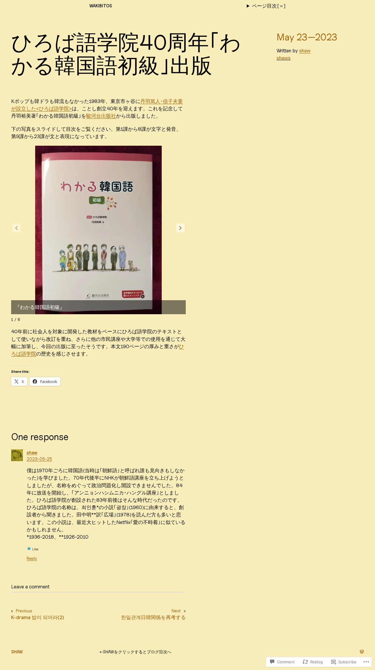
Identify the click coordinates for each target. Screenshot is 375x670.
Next (176, 610)
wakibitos (100, 5)
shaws (284, 58)
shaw (305, 51)
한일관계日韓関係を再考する (153, 617)
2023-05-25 (39, 458)
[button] (180, 228)
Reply (32, 558)
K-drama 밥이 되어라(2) (37, 617)
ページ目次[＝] (269, 6)
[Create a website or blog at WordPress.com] (362, 651)
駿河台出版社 (101, 116)
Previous (24, 610)
